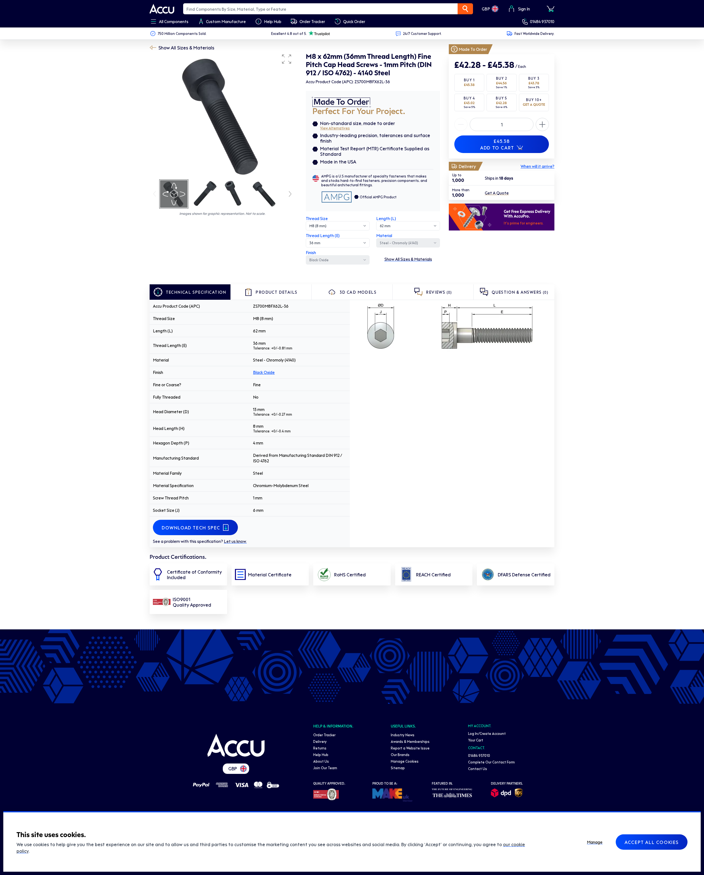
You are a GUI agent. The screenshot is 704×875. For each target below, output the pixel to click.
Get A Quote (497, 192)
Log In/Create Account (487, 733)
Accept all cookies (652, 842)
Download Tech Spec (191, 527)
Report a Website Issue (410, 748)
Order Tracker (324, 735)
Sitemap (398, 768)
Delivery (320, 741)
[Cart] (550, 9)
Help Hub (320, 754)
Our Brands (400, 754)
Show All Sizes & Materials (186, 47)
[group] (222, 115)
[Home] (236, 745)
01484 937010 (542, 21)
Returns (319, 748)
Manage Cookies (405, 761)
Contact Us (477, 768)
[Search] (465, 8)
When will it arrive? (537, 166)
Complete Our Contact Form (491, 762)
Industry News (402, 735)
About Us (321, 761)
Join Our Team (325, 768)
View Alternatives (335, 128)
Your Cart (475, 740)
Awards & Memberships (410, 741)
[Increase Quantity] (461, 124)
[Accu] (162, 9)
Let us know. (235, 541)
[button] (286, 59)
